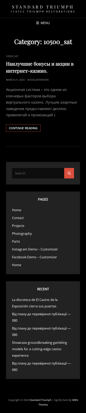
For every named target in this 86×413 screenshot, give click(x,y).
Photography (22, 233)
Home (16, 210)
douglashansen (38, 79)
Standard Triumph (43, 6)
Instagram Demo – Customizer (35, 249)
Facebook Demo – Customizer (34, 257)
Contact (18, 218)
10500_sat (12, 56)
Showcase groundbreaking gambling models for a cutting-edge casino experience (39, 349)
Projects (18, 225)
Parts (16, 241)
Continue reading (25, 129)
